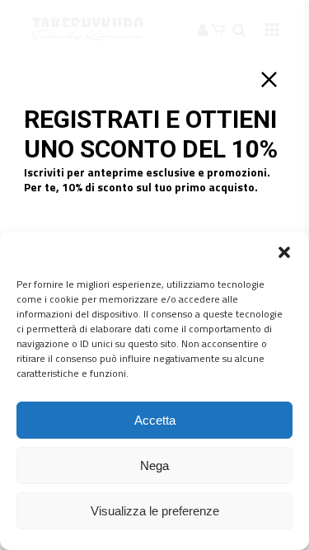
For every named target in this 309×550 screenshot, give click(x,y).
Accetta (155, 420)
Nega (154, 465)
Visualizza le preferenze (155, 511)
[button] (284, 252)
